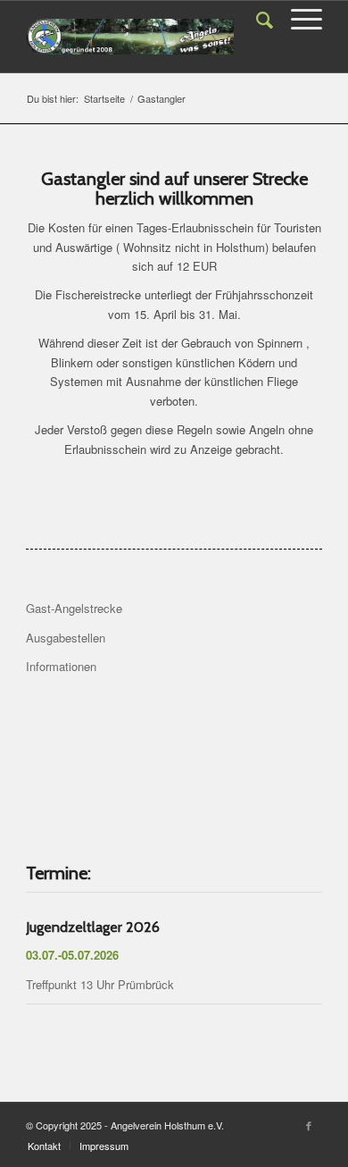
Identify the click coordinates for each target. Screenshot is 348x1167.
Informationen (61, 666)
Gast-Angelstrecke (74, 608)
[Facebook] (308, 1125)
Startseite (104, 98)
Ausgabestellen (65, 637)
